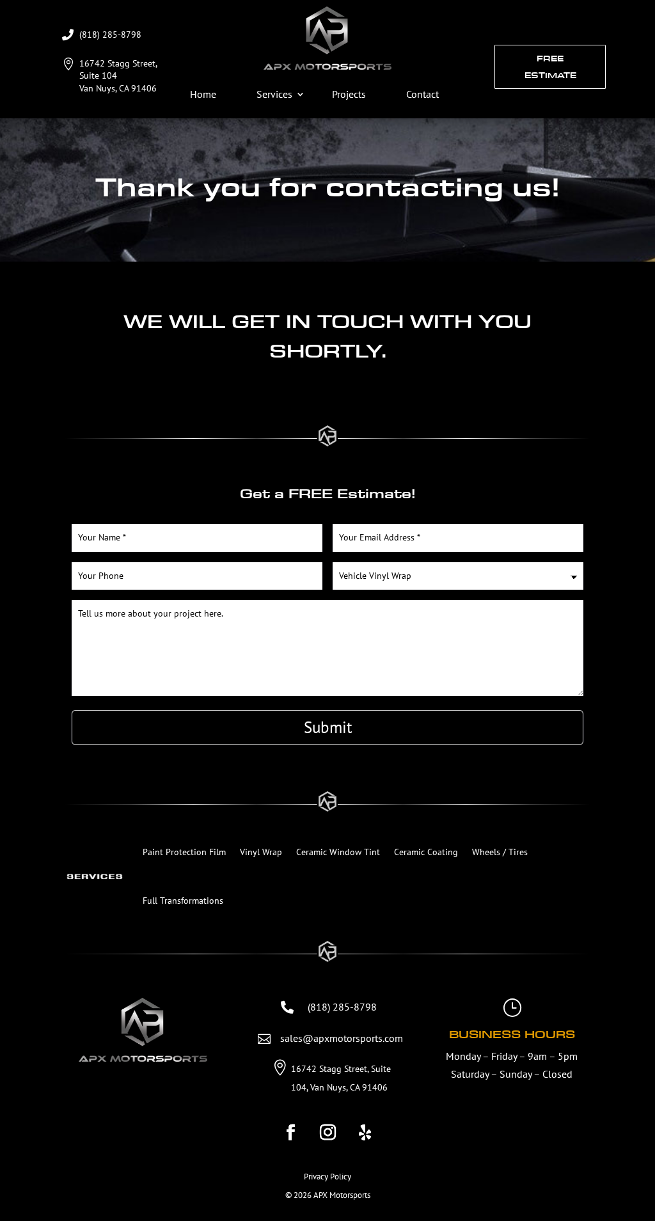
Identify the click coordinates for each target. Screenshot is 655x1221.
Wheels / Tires (500, 852)
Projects (349, 94)
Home (203, 94)
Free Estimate (550, 66)
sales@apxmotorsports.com (341, 1038)
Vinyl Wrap (261, 852)
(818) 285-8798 (110, 34)
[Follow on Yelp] (365, 1133)
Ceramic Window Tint (338, 852)
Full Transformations (183, 900)
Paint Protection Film (184, 852)
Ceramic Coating (426, 852)
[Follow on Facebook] (290, 1133)
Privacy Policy (327, 1176)
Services (274, 94)
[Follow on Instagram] (327, 1133)
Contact (422, 94)
